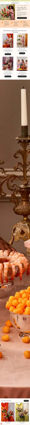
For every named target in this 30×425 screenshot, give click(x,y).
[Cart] (28, 3)
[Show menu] (1, 3)
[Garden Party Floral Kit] (22, 412)
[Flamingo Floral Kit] (8, 412)
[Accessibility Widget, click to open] (1, 424)
